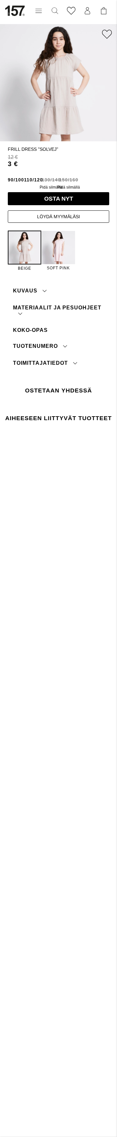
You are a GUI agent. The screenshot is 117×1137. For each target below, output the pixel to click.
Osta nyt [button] (58, 198)
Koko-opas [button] (30, 330)
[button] (39, 11)
